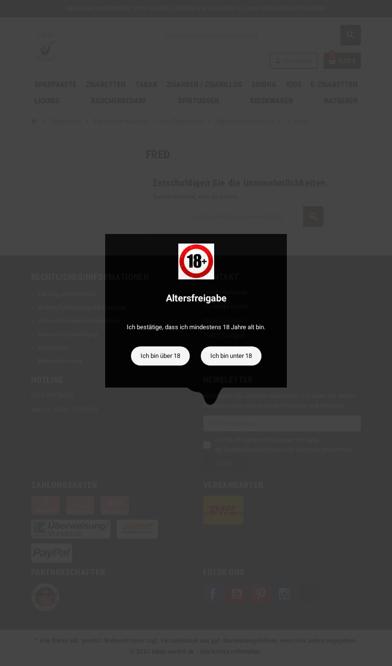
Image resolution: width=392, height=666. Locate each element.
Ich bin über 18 (160, 355)
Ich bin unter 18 (231, 355)
